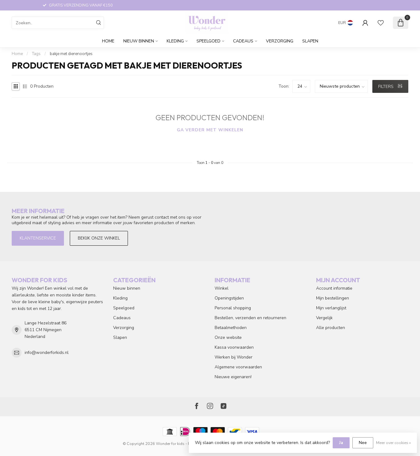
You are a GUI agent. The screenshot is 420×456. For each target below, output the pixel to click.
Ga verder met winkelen (210, 130)
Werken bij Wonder (233, 357)
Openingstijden (229, 298)
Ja (341, 443)
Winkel (221, 288)
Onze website (228, 337)
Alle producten (330, 328)
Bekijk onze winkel (99, 238)
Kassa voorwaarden (234, 347)
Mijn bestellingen (332, 298)
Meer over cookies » (393, 442)
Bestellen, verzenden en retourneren (250, 318)
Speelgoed (208, 41)
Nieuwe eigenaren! (233, 377)
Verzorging (279, 41)
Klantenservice (38, 238)
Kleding (175, 41)
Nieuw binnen (138, 41)
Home (108, 41)
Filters (386, 86)
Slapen (310, 41)
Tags (36, 54)
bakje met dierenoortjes (71, 54)
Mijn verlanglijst (331, 308)
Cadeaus (243, 41)
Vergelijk (324, 318)
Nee (363, 443)
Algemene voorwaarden (238, 367)
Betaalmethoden (231, 328)
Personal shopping (233, 308)
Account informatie (334, 288)
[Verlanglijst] (381, 23)
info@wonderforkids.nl (47, 352)
